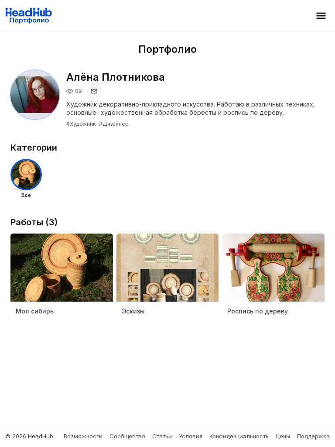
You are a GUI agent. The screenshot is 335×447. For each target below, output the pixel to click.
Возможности (83, 436)
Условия (190, 436)
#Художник (81, 123)
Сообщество (127, 436)
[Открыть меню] (321, 15)
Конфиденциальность (239, 436)
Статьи (162, 436)
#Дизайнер (114, 123)
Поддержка (313, 436)
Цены (283, 436)
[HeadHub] (28, 15)
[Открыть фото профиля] (34, 94)
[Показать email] (94, 91)
